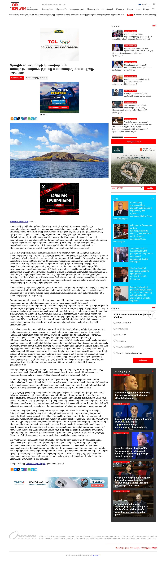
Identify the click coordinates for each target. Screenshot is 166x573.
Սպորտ (130, 9)
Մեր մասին (134, 548)
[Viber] (25, 118)
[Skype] (32, 118)
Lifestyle (146, 9)
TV (153, 9)
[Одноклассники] (12, 118)
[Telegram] (35, 118)
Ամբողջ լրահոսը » (133, 141)
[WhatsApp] (29, 118)
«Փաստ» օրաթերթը (19, 221)
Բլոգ (138, 9)
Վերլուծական (107, 9)
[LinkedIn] (22, 118)
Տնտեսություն (93, 9)
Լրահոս (115, 26)
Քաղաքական (47, 9)
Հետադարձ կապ (122, 548)
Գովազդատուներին (149, 548)
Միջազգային (61, 9)
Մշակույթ (120, 9)
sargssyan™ (96, 555)
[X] (18, 118)
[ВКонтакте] (15, 118)
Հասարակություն (77, 9)
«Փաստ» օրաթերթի (35, 463)
